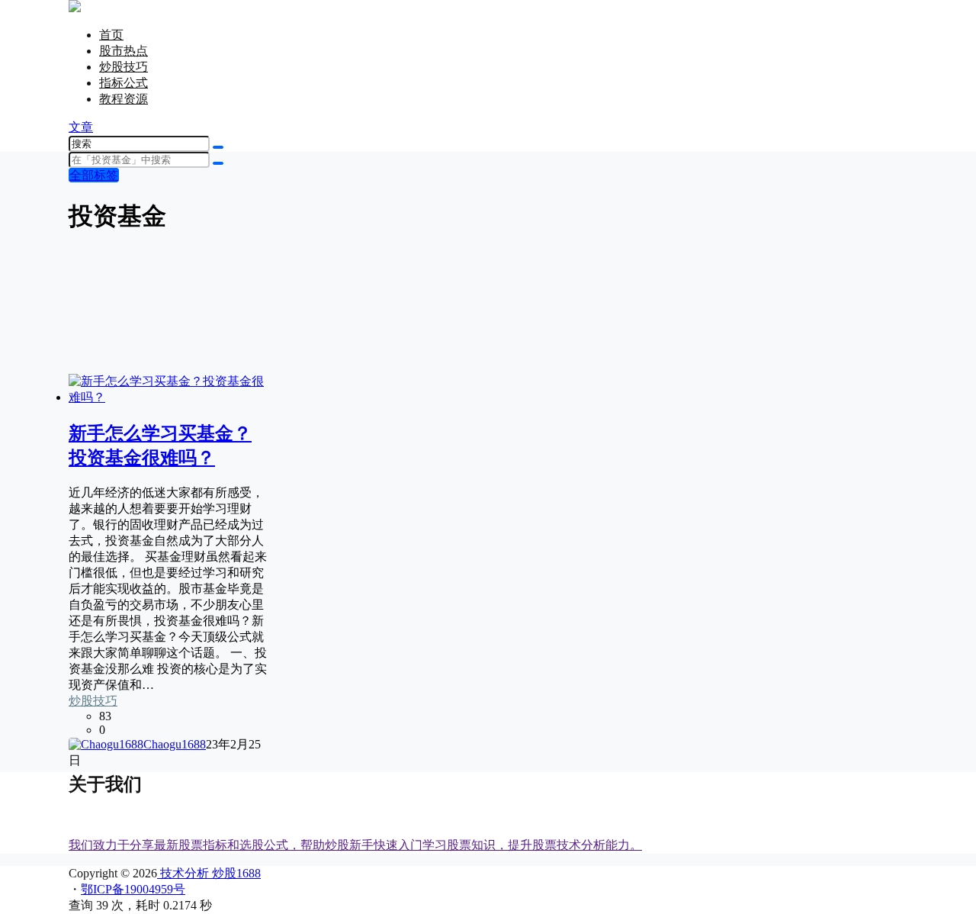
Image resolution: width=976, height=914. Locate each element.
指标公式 (123, 82)
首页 (111, 34)
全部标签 (93, 175)
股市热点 (123, 50)
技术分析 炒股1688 (209, 873)
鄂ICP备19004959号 (133, 889)
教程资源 (123, 98)
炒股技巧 (123, 66)
